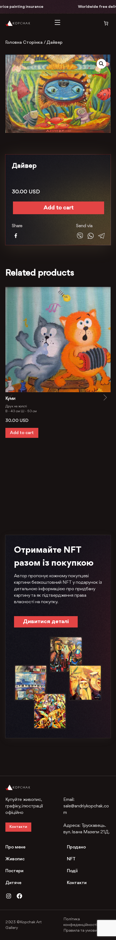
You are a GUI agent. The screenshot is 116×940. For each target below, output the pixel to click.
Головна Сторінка (24, 42)
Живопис (15, 859)
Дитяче (13, 883)
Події (72, 871)
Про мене (15, 847)
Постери (14, 871)
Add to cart (59, 208)
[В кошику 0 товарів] (102, 23)
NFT (71, 859)
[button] (101, 64)
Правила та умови (80, 931)
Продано (76, 847)
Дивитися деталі (46, 622)
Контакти (18, 827)
